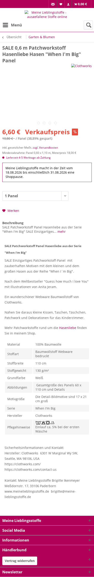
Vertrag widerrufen (20, 561)
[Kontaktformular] (53, 4)
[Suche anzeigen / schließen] (88, 25)
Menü (16, 25)
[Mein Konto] (68, 4)
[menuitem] (53, 4)
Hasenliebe (67, 328)
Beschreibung (13, 223)
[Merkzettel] (61, 4)
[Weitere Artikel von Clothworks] (81, 68)
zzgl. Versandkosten (45, 147)
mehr (61, 231)
